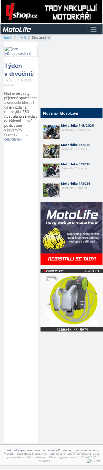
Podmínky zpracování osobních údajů (30, 450)
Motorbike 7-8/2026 (77, 127)
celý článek (13, 139)
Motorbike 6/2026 (75, 147)
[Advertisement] (71, 365)
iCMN (22, 37)
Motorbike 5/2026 (75, 166)
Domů (7, 37)
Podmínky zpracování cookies (78, 450)
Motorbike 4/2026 (75, 185)
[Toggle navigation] (93, 29)
